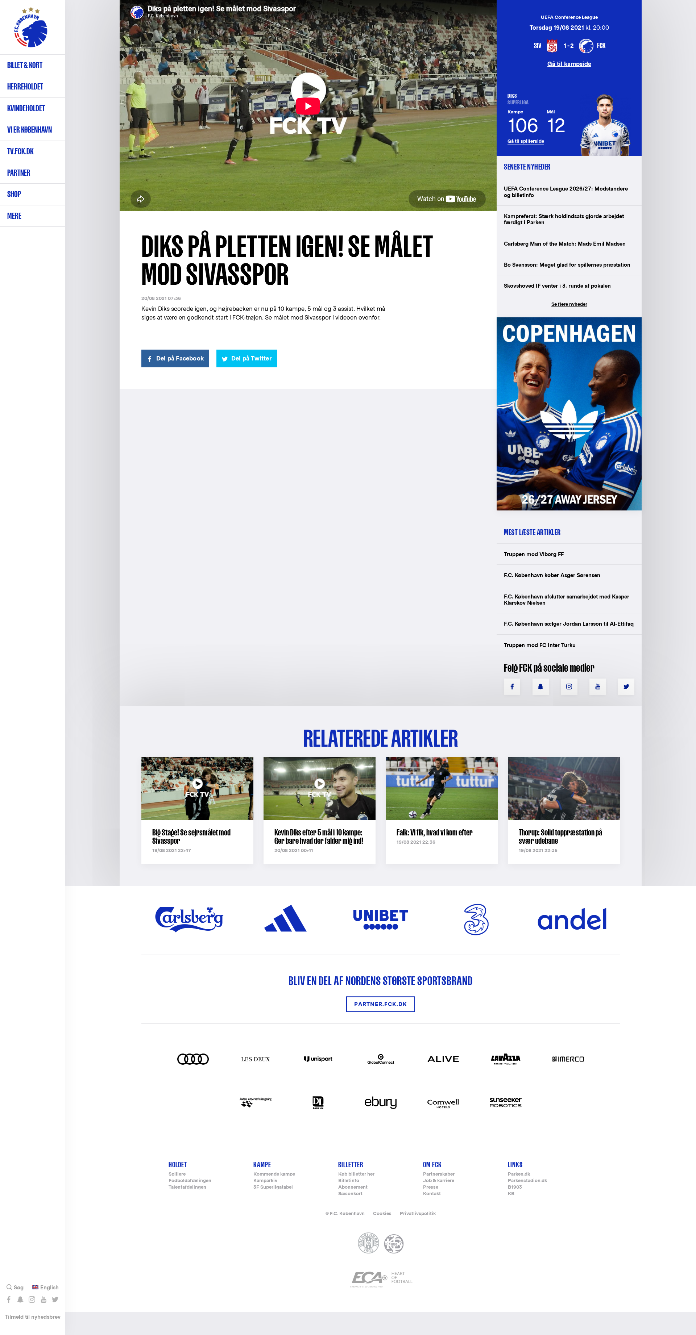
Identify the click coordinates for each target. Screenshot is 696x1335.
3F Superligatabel (273, 1187)
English (49, 1287)
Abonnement (353, 1187)
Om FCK (432, 1164)
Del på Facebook (180, 358)
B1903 (515, 1187)
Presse (430, 1187)
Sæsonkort (350, 1194)
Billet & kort (24, 65)
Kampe (262, 1164)
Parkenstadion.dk (527, 1180)
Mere (14, 216)
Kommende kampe (274, 1174)
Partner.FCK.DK (380, 1004)
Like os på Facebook (8, 1299)
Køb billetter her (356, 1174)
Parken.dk (519, 1174)
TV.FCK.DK (20, 151)
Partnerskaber (439, 1174)
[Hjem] (31, 31)
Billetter (350, 1164)
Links (515, 1164)
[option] (308, 106)
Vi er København (29, 129)
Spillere (177, 1174)
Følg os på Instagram (32, 1299)
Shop (14, 194)
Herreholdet (25, 86)
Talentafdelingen (187, 1187)
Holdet (178, 1164)
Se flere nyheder (569, 304)
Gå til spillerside (526, 141)
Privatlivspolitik (418, 1213)
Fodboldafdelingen (190, 1180)
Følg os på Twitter (55, 1299)
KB (511, 1194)
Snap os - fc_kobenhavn (20, 1299)
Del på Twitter (251, 358)
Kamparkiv (265, 1180)
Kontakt (432, 1194)
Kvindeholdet (26, 108)
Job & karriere (438, 1180)
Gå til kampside (569, 64)
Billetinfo (348, 1180)
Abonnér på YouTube (43, 1299)
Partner (18, 173)
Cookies (382, 1213)
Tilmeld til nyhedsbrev (33, 1317)
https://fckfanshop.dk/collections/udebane (564, 321)
